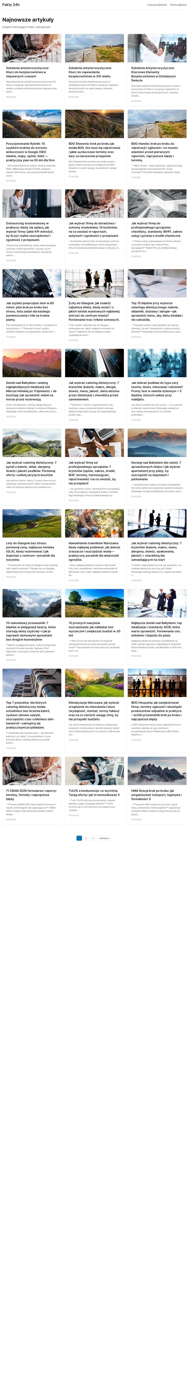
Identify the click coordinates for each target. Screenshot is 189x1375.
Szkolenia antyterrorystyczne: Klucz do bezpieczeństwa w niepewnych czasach (27, 72)
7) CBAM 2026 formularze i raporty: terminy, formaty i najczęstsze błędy (31, 795)
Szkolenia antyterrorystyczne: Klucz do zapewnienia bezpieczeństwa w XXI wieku (90, 72)
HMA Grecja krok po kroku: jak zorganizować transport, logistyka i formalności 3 (156, 795)
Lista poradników (157, 4)
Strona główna (178, 4)
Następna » (104, 838)
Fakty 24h (11, 5)
